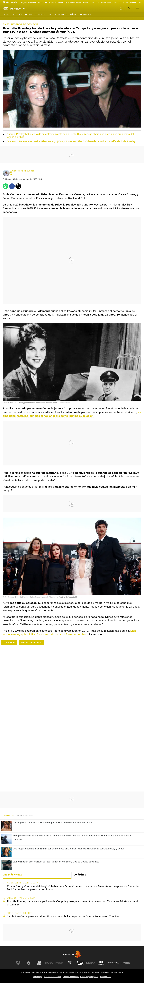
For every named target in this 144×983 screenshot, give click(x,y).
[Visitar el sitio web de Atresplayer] (113, 963)
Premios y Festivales (35, 14)
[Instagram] (11, 173)
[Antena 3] (10, 2)
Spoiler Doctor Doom (91, 2)
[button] (128, 8)
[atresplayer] (121, 8)
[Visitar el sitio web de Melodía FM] (101, 963)
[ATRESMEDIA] (72, 954)
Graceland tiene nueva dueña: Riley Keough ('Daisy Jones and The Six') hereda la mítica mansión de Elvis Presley (71, 141)
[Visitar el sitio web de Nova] (49, 963)
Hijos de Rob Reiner (73, 2)
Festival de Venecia (31, 642)
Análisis (73, 14)
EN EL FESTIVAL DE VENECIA (21, 898)
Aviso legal (37, 977)
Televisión (17, 14)
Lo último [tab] (80, 874)
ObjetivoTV (8, 816)
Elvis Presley (9, 642)
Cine (50, 14)
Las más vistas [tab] (12, 874)
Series (6, 14)
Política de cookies (71, 977)
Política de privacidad (52, 977)
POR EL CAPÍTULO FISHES (19, 913)
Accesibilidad (105, 977)
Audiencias (85, 14)
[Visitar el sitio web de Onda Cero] (80, 963)
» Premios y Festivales (23, 816)
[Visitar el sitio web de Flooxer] (126, 963)
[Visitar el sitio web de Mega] (59, 963)
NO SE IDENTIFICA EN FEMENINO (23, 883)
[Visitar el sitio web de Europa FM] (90, 963)
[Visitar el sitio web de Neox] (39, 963)
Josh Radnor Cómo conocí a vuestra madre (118, 2)
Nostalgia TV (61, 14)
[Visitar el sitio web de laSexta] (28, 963)
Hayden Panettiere (28, 2)
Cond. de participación (89, 977)
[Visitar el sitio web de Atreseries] (70, 963)
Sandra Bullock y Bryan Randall (51, 2)
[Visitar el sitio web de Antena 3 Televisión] (18, 963)
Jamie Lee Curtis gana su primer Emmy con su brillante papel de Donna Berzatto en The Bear (63, 916)
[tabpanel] (72, 900)
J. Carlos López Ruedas (22, 171)
